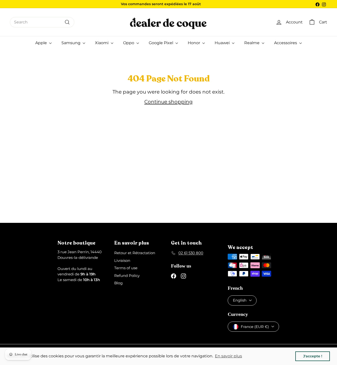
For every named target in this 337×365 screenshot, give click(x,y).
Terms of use (125, 268)
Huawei (223, 42)
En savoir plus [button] (228, 356)
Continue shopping (168, 102)
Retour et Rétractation (134, 252)
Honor (194, 42)
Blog (118, 283)
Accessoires (286, 42)
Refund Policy (127, 275)
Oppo (129, 42)
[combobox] (42, 22)
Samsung (71, 42)
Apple (41, 42)
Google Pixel (161, 42)
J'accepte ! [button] (312, 356)
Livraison (122, 260)
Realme (252, 42)
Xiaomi (102, 42)
